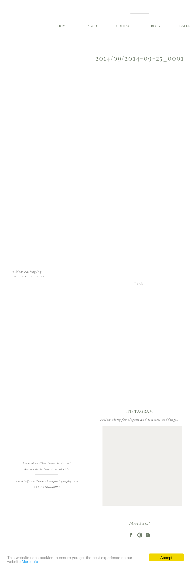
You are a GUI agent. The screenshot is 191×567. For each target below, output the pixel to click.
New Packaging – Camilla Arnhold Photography (29, 278)
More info (30, 561)
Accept (166, 557)
